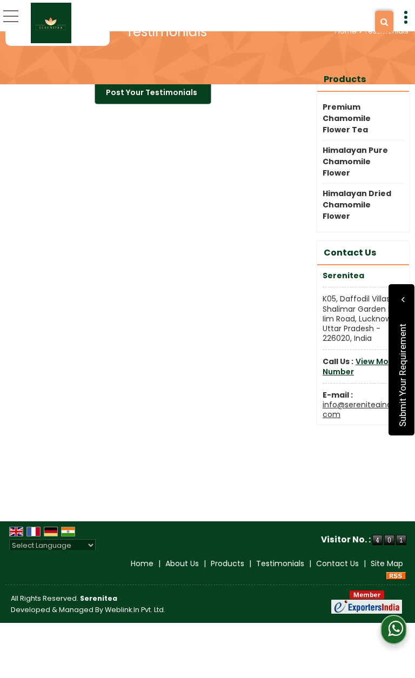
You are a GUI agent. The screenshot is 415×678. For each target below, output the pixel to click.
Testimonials (280, 563)
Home (346, 31)
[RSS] (396, 574)
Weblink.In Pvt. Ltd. (135, 609)
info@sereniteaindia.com (361, 409)
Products (345, 79)
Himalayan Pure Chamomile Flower (355, 161)
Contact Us (337, 563)
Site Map (387, 563)
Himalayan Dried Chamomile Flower (357, 204)
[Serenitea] (51, 23)
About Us (182, 563)
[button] (363, 366)
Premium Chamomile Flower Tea (347, 118)
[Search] (384, 22)
